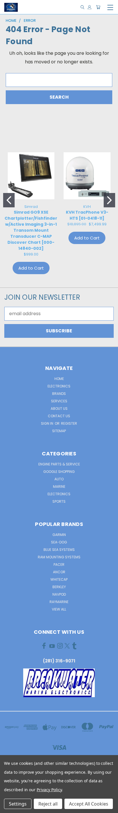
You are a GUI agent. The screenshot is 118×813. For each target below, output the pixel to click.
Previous (9, 807)
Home (59, 378)
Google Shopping (59, 471)
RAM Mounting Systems (59, 557)
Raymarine (59, 601)
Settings (18, 804)
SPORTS (59, 501)
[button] (59, 682)
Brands (59, 393)
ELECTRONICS (59, 494)
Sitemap (59, 430)
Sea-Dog (59, 542)
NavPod (59, 594)
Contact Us (59, 416)
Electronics (59, 386)
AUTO (59, 479)
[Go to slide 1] (9, 200)
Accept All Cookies (88, 804)
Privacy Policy (49, 789)
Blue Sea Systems (59, 549)
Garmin (59, 534)
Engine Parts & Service (59, 464)
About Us (59, 408)
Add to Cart (31, 268)
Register (69, 423)
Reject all (48, 804)
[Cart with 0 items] (98, 7)
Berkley (59, 586)
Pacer (59, 564)
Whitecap (59, 579)
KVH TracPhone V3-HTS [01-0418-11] (87, 215)
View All (59, 609)
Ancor (59, 572)
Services (59, 401)
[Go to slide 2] (109, 200)
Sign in (47, 423)
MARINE (59, 486)
